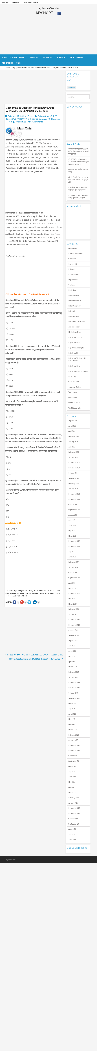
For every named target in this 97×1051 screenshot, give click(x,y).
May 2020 (71, 599)
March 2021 (72, 588)
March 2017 (72, 792)
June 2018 (72, 714)
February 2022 (73, 562)
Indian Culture (73, 295)
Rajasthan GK (73, 353)
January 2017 (73, 803)
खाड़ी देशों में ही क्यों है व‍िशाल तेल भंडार (78, 170)
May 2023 (71, 531)
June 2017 (72, 777)
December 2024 (74, 462)
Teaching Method (74, 387)
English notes (73, 280)
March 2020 (72, 604)
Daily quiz (15, 67)
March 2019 (72, 667)
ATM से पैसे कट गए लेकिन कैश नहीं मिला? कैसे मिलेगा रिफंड (77, 188)
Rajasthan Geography (76, 348)
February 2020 (73, 609)
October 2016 (73, 818)
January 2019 (73, 677)
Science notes (73, 382)
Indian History (73, 316)
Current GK (72, 264)
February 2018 (73, 735)
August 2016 (72, 829)
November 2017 (74, 750)
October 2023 (73, 504)
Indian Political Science (76, 321)
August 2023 (72, 515)
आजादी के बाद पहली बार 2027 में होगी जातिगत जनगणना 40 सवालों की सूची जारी (78, 151)
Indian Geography (74, 306)
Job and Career (73, 327)
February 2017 (73, 798)
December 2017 (74, 745)
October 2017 (73, 756)
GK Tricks (71, 285)
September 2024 (74, 478)
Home (8, 67)
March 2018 (72, 729)
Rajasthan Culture (75, 337)
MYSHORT (45, 12)
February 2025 (73, 452)
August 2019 (72, 640)
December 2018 (74, 682)
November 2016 (74, 813)
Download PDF (73, 274)
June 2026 (72, 426)
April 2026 (71, 431)
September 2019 (74, 635)
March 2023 (72, 536)
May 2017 (71, 782)
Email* (69, 80)
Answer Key (72, 248)
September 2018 (74, 698)
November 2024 (74, 468)
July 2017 (71, 771)
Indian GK (71, 311)
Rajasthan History (75, 366)
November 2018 (74, 688)
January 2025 (73, 457)
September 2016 (74, 824)
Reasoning (72, 376)
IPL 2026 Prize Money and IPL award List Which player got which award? (78, 161)
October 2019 (73, 630)
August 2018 (72, 703)
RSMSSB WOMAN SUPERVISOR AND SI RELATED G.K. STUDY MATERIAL (35, 655)
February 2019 (73, 672)
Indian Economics (74, 301)
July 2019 (71, 646)
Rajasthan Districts (75, 342)
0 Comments (37, 121)
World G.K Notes (74, 402)
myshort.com (10, 860)
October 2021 (73, 572)
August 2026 (72, 421)
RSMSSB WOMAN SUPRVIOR (18, 119)
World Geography (74, 408)
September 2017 (74, 761)
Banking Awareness (75, 253)
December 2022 (74, 541)
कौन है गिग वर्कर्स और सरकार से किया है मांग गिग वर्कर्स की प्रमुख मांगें (78, 179)
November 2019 (74, 625)
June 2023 (72, 525)
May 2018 (71, 719)
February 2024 (73, 483)
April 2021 (71, 583)
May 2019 (71, 656)
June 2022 (72, 557)
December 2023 (74, 494)
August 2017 (72, 766)
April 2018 (71, 724)
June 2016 (72, 839)
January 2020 (73, 614)
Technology (72, 392)
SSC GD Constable (39, 119)
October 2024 (73, 473)
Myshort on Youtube (49, 8)
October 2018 (73, 693)
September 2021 (74, 578)
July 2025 (71, 447)
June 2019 (72, 651)
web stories (72, 397)
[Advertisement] (43, 35)
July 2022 (71, 551)
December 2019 (74, 620)
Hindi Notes (72, 290)
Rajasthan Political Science (78, 371)
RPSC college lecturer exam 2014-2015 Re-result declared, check (35, 659)
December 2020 (74, 593)
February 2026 (73, 436)
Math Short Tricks (25, 116)
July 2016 (71, 834)
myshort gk (20, 121)
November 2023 (74, 499)
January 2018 (73, 740)
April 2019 (71, 661)
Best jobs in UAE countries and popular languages (78, 196)
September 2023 (74, 510)
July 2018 (71, 709)
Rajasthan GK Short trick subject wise (77, 359)
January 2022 (73, 567)
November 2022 (74, 546)
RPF (55, 116)
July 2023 (71, 520)
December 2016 (74, 808)
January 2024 (73, 489)
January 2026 (73, 442)
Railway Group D (45, 116)
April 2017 (71, 787)
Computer (72, 259)
